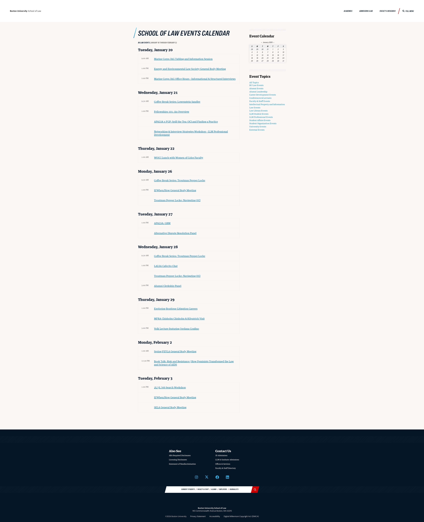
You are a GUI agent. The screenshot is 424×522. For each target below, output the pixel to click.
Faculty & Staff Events (259, 101)
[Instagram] (196, 477)
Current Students (188, 489)
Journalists (234, 489)
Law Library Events (258, 110)
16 (278, 55)
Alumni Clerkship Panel (167, 285)
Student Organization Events (262, 123)
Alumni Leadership (258, 91)
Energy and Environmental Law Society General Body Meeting (190, 68)
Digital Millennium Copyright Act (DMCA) (241, 516)
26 (257, 61)
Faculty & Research (388, 11)
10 (283, 52)
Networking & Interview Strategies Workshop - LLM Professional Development (191, 133)
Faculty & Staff (203, 489)
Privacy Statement (198, 516)
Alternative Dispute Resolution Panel (175, 233)
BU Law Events (256, 85)
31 (267, 49)
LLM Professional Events (261, 117)
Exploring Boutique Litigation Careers (175, 308)
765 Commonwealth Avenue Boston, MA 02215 (212, 509)
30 (262, 49)
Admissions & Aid (366, 11)
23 (278, 58)
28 (252, 49)
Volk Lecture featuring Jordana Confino (176, 328)
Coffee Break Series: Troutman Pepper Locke (179, 180)
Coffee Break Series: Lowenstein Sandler (177, 101)
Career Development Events (262, 95)
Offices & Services (222, 464)
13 (262, 55)
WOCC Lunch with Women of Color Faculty (178, 157)
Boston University (212, 502)
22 (273, 58)
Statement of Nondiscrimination (182, 464)
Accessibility (214, 516)
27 (262, 61)
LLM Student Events (258, 114)
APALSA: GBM (162, 223)
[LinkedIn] (227, 477)
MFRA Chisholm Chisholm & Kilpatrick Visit (179, 318)
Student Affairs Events (259, 120)
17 (283, 55)
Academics (348, 11)
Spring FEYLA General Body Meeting (175, 351)
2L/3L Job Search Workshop (170, 387)
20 (262, 58)
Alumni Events (256, 88)
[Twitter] (206, 477)
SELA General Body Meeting (170, 407)
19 (257, 58)
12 (257, 55)
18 (252, 58)
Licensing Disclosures (178, 460)
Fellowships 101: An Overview (171, 111)
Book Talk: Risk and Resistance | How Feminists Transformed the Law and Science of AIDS (194, 363)
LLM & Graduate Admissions (227, 460)
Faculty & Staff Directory (225, 468)
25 (252, 61)
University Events (257, 126)
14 (267, 55)
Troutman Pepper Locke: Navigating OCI (177, 200)
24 (283, 58)
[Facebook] (217, 477)
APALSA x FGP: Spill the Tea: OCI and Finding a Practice (186, 121)
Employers (223, 489)
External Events (256, 130)
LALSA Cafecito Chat (166, 265)
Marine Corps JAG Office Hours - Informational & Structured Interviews (195, 78)
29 (257, 49)
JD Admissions (221, 455)
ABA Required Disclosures (180, 455)
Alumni (213, 489)
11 (252, 55)
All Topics (254, 82)
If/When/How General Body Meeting (175, 190)
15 (273, 55)
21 (267, 58)
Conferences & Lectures (260, 98)
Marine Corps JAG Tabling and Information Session (183, 58)
